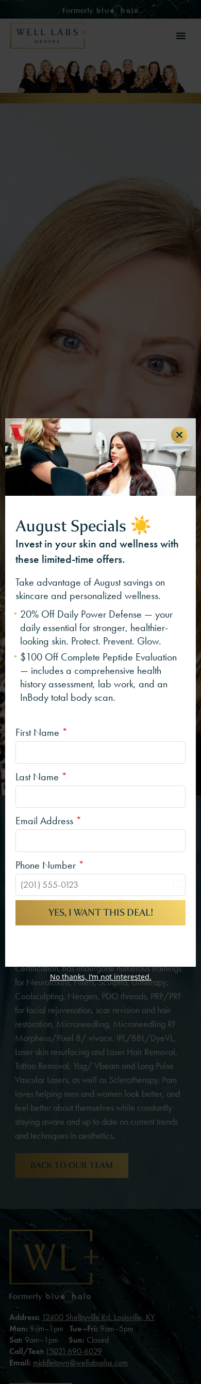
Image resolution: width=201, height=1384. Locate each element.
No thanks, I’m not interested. (101, 977)
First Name (41, 732)
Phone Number (49, 865)
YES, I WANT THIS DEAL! (100, 912)
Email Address (48, 820)
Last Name (41, 776)
